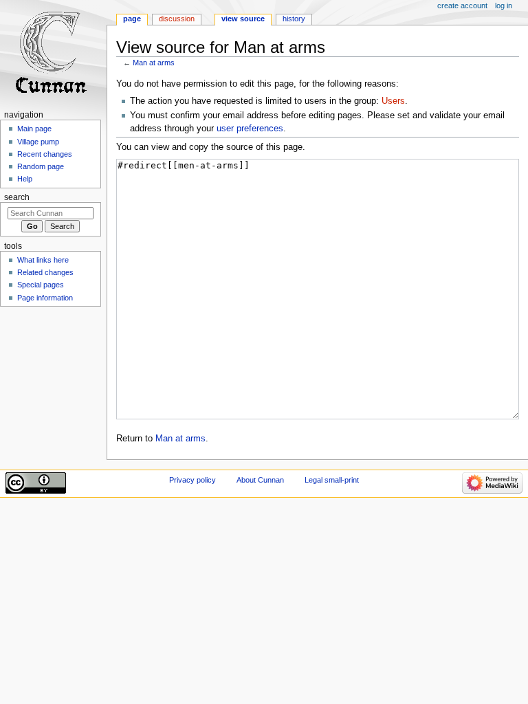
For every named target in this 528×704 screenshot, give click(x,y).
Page (132, 18)
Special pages (40, 284)
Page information (45, 298)
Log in (503, 5)
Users (393, 101)
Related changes (45, 272)
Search (17, 197)
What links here (43, 260)
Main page (34, 128)
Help (24, 179)
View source (243, 18)
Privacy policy (192, 480)
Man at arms (154, 62)
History (294, 18)
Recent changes (44, 154)
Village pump (38, 142)
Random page (40, 166)
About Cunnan (260, 480)
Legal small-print (332, 480)
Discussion (177, 18)
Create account (462, 5)
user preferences (250, 128)
